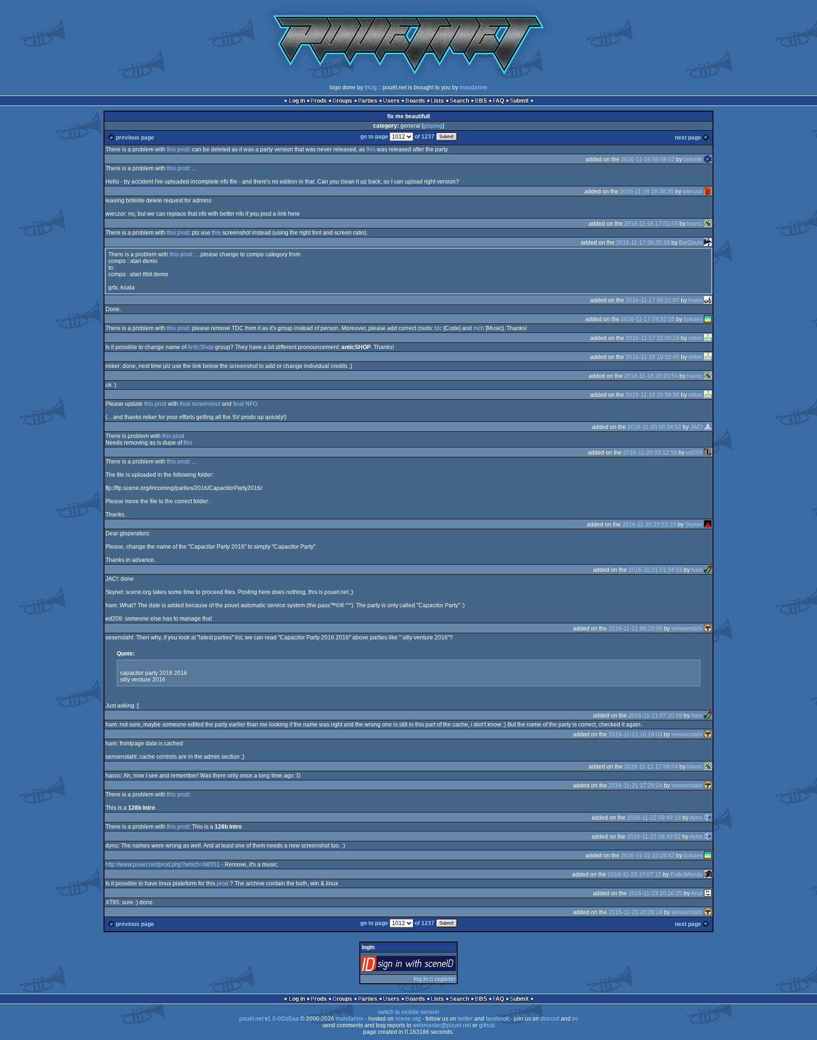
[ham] (708, 570)
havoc (695, 223)
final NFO (245, 404)
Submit (519, 100)
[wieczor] (708, 191)
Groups (342, 100)
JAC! (696, 427)
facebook (497, 1018)
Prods (319, 100)
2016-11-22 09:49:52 (654, 836)
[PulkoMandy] (708, 874)
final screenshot (200, 404)
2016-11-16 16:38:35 (647, 191)
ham (697, 570)
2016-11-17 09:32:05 (648, 319)
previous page (135, 137)
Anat (697, 893)
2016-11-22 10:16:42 (648, 855)
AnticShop (200, 347)
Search (459, 100)
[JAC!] (708, 427)
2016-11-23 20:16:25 (655, 893)
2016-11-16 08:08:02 (648, 159)
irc (575, 1018)
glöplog (433, 125)
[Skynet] (708, 524)
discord (549, 1018)
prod (222, 883)
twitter (465, 1018)
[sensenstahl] (708, 628)
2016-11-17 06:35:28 (643, 242)
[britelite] (708, 159)
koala (695, 300)
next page (688, 137)
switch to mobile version (408, 1012)
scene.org (408, 1018)
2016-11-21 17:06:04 (651, 766)
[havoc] (708, 223)
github (487, 1025)
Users (391, 100)
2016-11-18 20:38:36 (652, 395)
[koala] (708, 300)
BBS (481, 100)
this (370, 149)
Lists (437, 100)
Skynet (694, 524)
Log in (297, 100)
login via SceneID (424, 965)
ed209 (694, 452)
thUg (371, 87)
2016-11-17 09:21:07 (652, 300)
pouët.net (251, 1018)
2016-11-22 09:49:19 (654, 817)
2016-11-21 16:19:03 (635, 734)
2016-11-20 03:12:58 (650, 452)
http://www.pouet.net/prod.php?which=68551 (162, 864)
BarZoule (691, 242)
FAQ (498, 100)
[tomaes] (708, 319)
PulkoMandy (686, 874)
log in (421, 979)
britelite (693, 159)
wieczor (693, 191)
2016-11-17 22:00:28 (652, 338)
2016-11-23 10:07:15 (634, 874)
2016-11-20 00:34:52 (654, 427)
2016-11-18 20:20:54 (651, 376)
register (445, 979)
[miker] (708, 338)
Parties (367, 100)
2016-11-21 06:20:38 (635, 628)
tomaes (693, 319)
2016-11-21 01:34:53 (655, 570)
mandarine (473, 87)
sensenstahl (687, 628)
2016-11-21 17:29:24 (635, 785)
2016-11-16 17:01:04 (651, 223)
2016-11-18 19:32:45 (652, 357)
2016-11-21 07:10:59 (655, 715)
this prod (178, 149)
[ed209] (708, 452)
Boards (415, 100)
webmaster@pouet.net (442, 1025)
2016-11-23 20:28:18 (635, 912)
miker (695, 338)
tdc (438, 328)
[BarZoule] (708, 242)
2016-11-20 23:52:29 (649, 524)
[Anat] (708, 893)
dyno (696, 817)
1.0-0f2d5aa (283, 1018)
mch (478, 328)
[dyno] (708, 817)
